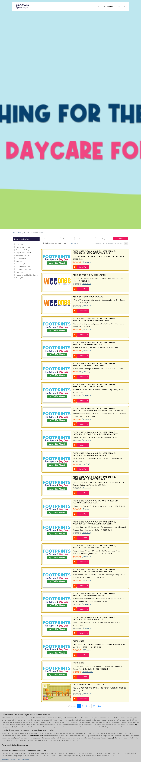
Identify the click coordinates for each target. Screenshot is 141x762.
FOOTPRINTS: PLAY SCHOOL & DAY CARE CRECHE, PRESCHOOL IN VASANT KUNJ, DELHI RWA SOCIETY (95, 433)
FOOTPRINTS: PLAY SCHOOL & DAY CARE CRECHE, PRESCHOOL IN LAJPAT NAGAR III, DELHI (94, 547)
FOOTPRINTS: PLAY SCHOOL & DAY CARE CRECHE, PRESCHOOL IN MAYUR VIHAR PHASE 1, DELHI (94, 523)
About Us (110, 6)
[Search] (126, 243)
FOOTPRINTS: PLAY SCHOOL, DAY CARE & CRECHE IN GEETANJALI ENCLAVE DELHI (95, 502)
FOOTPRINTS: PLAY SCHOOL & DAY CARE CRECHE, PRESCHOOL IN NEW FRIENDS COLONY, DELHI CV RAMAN (98, 409)
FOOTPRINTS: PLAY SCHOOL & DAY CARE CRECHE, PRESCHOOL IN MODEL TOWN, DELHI (94, 478)
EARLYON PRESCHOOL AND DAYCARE (89, 685)
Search (121, 239)
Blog (103, 6)
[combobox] (50, 238)
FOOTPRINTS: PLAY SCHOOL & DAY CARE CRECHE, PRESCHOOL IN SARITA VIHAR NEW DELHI (94, 320)
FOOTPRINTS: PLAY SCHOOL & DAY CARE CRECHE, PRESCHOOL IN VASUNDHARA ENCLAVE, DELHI (94, 571)
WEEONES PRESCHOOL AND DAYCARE (89, 275)
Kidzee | (19, 760)
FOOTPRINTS (78, 641)
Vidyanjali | (26, 760)
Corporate (121, 6)
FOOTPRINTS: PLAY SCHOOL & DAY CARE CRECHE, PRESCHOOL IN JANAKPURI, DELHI (94, 343)
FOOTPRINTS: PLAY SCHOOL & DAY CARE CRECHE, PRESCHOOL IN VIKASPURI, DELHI (94, 386)
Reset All (74, 243)
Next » (99, 706)
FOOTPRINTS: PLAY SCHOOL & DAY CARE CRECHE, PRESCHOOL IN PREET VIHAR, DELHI (94, 365)
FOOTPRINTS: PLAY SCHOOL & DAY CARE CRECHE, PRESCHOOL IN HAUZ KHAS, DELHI (94, 618)
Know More (83, 267)
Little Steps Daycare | (9, 760)
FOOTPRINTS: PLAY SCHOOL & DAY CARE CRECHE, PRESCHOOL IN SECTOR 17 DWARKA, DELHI (94, 252)
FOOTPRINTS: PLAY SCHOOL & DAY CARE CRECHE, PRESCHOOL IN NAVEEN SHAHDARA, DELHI (94, 454)
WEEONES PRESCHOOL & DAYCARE (88, 297)
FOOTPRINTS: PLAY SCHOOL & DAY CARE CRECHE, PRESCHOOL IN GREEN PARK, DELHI (94, 594)
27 (94, 706)
